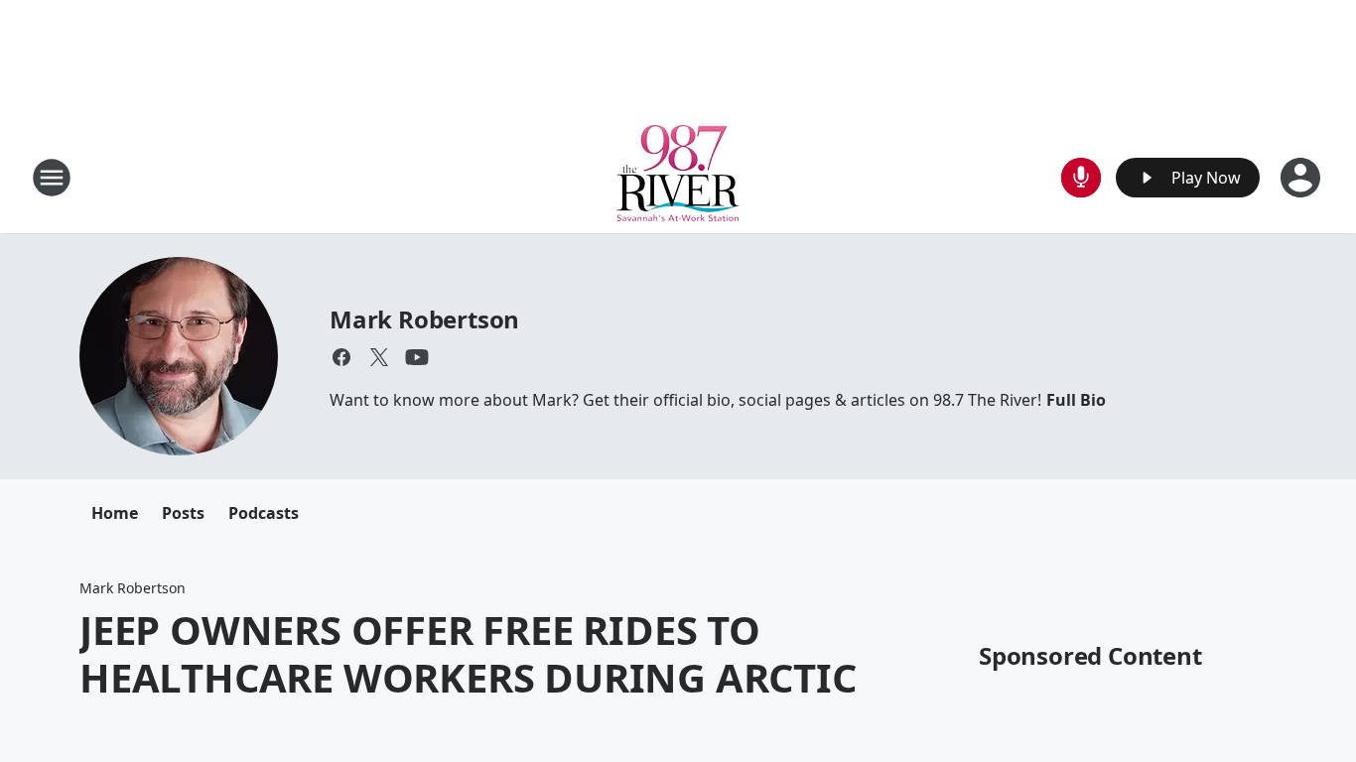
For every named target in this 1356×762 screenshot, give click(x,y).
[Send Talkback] (1081, 177)
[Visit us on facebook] (341, 357)
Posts (183, 513)
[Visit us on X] (379, 357)
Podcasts (263, 513)
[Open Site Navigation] (51, 177)
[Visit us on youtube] (417, 357)
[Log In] (1302, 177)
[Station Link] (678, 177)
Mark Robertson (424, 319)
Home (114, 513)
